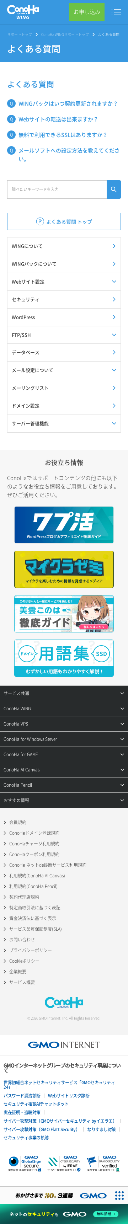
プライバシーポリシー (30, 950)
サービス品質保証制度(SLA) (35, 929)
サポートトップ (19, 34)
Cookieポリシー (24, 961)
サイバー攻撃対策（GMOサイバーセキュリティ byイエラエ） (60, 1121)
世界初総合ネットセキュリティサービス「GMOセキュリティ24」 (59, 1084)
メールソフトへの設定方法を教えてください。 (69, 154)
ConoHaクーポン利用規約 (34, 854)
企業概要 (17, 971)
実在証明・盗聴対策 (22, 1112)
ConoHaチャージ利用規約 (34, 843)
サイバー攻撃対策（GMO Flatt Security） (42, 1129)
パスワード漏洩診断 (22, 1095)
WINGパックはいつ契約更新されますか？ (68, 103)
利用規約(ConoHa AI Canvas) (37, 875)
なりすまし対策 (101, 1129)
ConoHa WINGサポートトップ (65, 34)
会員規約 (17, 822)
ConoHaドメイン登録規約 (34, 833)
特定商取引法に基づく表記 (34, 907)
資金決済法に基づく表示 (32, 918)
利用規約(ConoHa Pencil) (33, 886)
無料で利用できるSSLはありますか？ (63, 135)
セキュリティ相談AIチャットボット (36, 1104)
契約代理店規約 (24, 897)
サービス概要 (22, 982)
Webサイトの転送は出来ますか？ (58, 119)
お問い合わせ (22, 939)
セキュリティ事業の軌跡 (26, 1137)
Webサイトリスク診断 (69, 1095)
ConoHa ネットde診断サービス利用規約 (47, 865)
